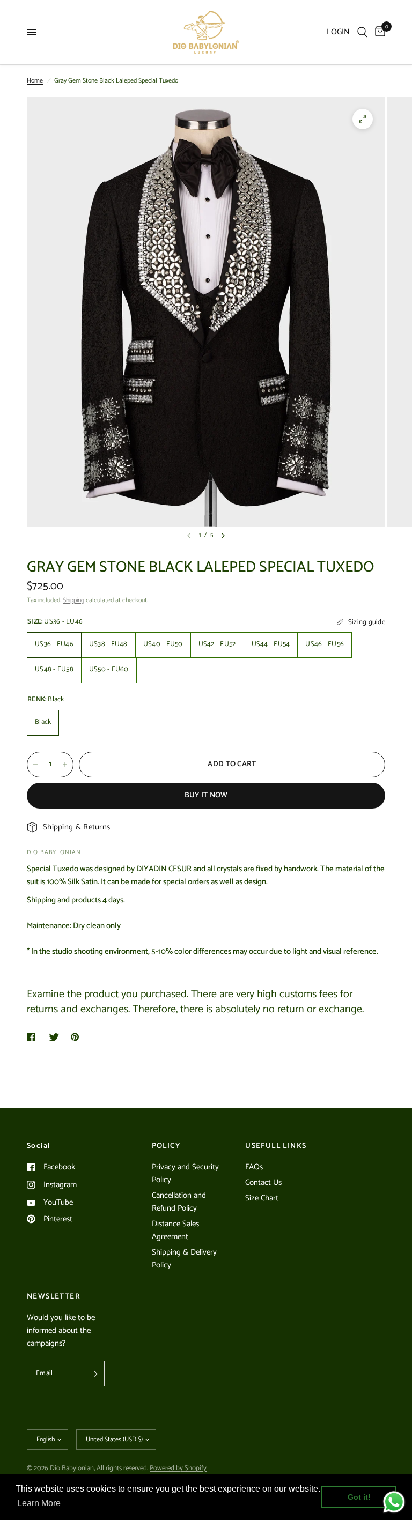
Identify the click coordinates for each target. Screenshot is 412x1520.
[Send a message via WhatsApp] (394, 1502)
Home (35, 81)
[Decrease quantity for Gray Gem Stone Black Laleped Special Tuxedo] (35, 764)
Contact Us (263, 1182)
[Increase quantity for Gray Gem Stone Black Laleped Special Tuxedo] (65, 764)
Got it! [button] (359, 1497)
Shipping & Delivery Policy (184, 1258)
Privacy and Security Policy (185, 1173)
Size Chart (261, 1198)
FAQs (254, 1167)
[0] (378, 32)
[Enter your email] (94, 1373)
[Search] (362, 32)
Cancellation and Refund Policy (179, 1202)
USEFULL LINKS (275, 1146)
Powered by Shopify (178, 1468)
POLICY (166, 1146)
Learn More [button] (39, 1503)
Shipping (73, 600)
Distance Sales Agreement (175, 1230)
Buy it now (206, 795)
